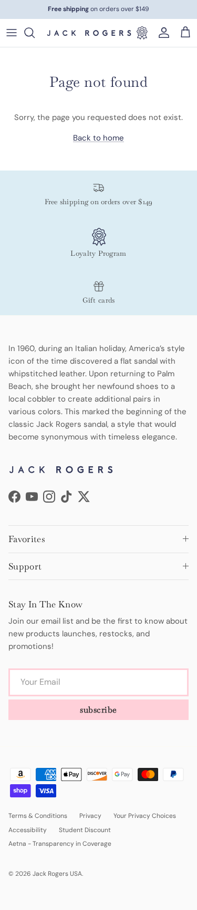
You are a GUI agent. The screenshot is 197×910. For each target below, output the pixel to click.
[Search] (34, 32)
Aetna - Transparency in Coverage (59, 843)
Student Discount (85, 830)
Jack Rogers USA (57, 873)
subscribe (98, 709)
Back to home (98, 138)
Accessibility (27, 830)
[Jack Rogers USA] (89, 33)
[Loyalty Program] (142, 32)
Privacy (90, 816)
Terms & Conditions (37, 816)
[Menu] (11, 32)
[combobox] (34, 32)
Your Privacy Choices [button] (144, 816)
